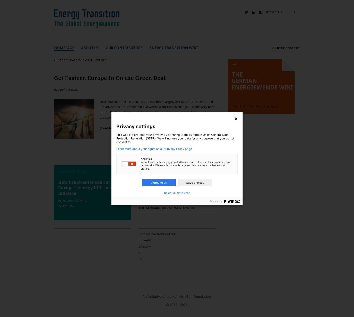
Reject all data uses (177, 193)
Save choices (195, 182)
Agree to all (159, 182)
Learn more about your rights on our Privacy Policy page (154, 149)
